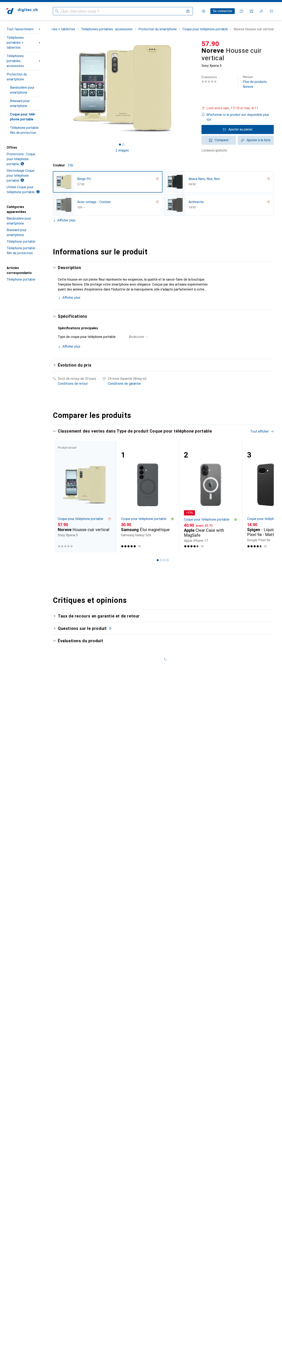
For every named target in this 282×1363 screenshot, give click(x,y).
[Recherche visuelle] (188, 11)
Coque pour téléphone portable (23, 116)
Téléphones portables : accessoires (15, 61)
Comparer (222, 140)
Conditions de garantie (124, 384)
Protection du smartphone (17, 76)
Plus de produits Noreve (255, 82)
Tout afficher (259, 431)
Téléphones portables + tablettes (15, 42)
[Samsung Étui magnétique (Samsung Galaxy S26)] (147, 497)
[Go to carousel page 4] (168, 560)
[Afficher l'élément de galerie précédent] (52, 88)
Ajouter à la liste (258, 140)
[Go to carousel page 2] (161, 560)
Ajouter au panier (240, 129)
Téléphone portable (21, 241)
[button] (237, 108)
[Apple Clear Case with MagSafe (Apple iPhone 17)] (210, 497)
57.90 (210, 43)
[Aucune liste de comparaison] (251, 11)
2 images (122, 150)
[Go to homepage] (22, 11)
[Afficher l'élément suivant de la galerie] (192, 88)
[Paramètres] (203, 11)
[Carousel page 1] (120, 144)
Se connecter (222, 11)
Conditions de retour (73, 384)
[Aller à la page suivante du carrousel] (266, 496)
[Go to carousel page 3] (164, 560)
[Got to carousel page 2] (123, 144)
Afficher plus (66, 220)
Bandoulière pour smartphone (22, 90)
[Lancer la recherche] (57, 11)
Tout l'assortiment (20, 29)
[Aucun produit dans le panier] (271, 11)
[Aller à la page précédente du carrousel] (60, 496)
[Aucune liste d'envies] (261, 11)
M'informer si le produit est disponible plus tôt (237, 117)
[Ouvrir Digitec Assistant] (241, 11)
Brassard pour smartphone (20, 103)
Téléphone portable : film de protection (25, 130)
